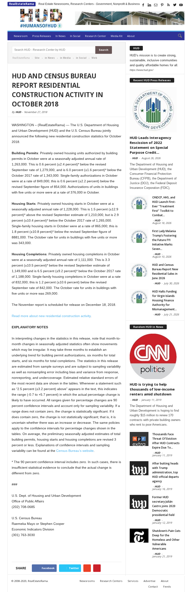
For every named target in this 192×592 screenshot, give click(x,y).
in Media (65, 57)
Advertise (149, 581)
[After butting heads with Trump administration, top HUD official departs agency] (139, 468)
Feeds (167, 586)
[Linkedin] (149, 5)
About (131, 36)
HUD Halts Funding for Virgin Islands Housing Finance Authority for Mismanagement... (164, 300)
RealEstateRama (21, 4)
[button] (177, 36)
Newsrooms (87, 581)
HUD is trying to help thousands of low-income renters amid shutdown (152, 389)
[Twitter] (174, 5)
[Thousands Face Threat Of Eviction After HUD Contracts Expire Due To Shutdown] (139, 439)
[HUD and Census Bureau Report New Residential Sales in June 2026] (139, 270)
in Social (81, 57)
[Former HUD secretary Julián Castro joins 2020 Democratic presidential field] (139, 502)
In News (60, 36)
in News (50, 57)
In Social (75, 36)
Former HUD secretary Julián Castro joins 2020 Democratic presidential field (163, 506)
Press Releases (41, 36)
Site (37, 57)
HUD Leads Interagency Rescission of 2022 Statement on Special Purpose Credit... (150, 145)
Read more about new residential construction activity (51, 316)
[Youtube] (181, 5)
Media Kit (116, 36)
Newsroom (21, 36)
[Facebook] (143, 5)
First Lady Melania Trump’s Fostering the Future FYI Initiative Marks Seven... (164, 240)
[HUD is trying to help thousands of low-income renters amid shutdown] (155, 356)
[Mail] (156, 5)
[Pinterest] (162, 5)
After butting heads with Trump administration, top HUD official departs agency (165, 472)
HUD (18, 112)
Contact (153, 586)
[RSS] (168, 5)
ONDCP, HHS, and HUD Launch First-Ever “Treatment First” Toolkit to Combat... (164, 206)
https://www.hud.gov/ (141, 70)
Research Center (95, 36)
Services (133, 581)
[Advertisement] (67, 550)
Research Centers (111, 581)
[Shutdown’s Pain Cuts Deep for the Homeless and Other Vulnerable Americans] (139, 536)
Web (94, 57)
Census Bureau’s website (75, 451)
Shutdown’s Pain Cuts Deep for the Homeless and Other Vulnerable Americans (166, 540)
